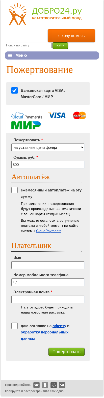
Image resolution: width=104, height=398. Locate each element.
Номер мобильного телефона (40, 275)
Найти (60, 45)
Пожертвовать (28, 140)
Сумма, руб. (25, 157)
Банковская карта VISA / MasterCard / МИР (43, 93)
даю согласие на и (45, 332)
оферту (59, 326)
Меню (16, 55)
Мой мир (53, 385)
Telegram (62, 385)
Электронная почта (32, 292)
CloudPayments (48, 231)
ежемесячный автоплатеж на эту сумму (51, 193)
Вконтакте (36, 385)
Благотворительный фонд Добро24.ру (45, 14)
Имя (17, 257)
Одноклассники (45, 385)
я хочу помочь (71, 36)
